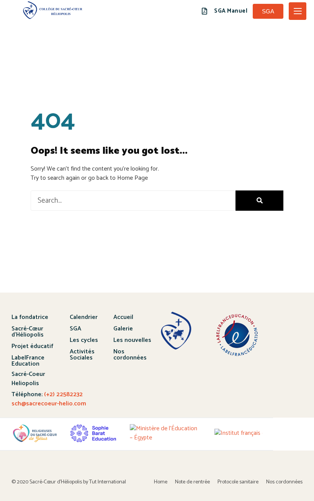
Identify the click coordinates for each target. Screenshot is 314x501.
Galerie (123, 329)
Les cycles (84, 340)
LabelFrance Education (27, 361)
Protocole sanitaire (238, 482)
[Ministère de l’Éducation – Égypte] (165, 433)
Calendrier (84, 317)
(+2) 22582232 (63, 394)
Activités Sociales (82, 354)
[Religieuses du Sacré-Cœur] (35, 433)
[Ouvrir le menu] (297, 11)
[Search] (259, 200)
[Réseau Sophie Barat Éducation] (93, 433)
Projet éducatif (32, 346)
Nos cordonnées (130, 354)
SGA (75, 329)
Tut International (107, 482)
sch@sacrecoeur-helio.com (48, 404)
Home (160, 482)
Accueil (123, 317)
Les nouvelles (132, 340)
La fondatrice (29, 317)
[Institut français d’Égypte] (249, 433)
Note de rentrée (192, 482)
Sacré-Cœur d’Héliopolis (27, 332)
